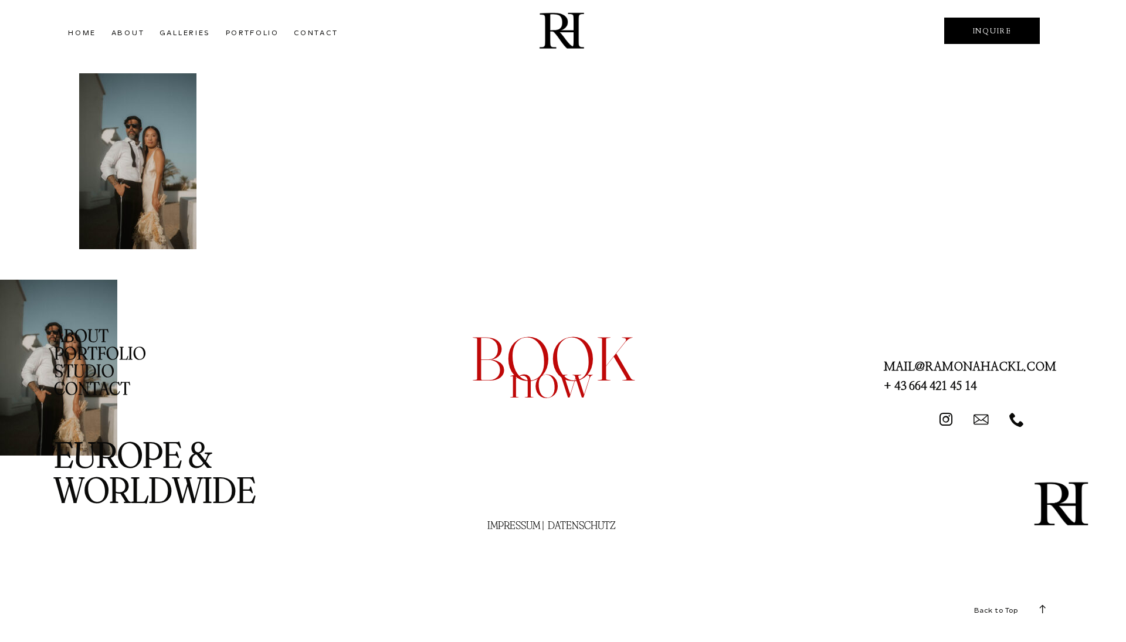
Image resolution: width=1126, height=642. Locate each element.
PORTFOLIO (252, 33)
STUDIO (84, 371)
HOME (82, 33)
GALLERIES (185, 33)
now (550, 378)
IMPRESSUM (513, 525)
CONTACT (316, 33)
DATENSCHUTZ (582, 525)
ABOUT (128, 33)
